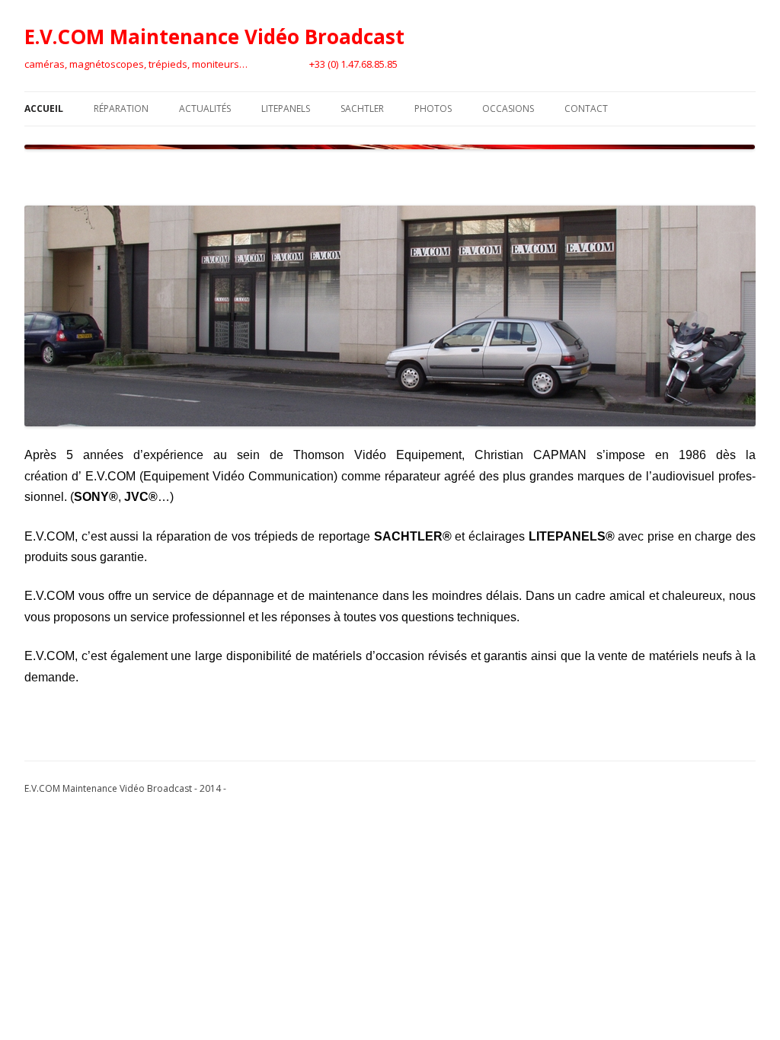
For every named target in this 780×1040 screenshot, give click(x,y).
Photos (433, 108)
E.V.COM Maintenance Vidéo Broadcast (214, 36)
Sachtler (362, 108)
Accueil (43, 108)
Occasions (508, 108)
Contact (586, 108)
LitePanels (285, 108)
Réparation (121, 108)
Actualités (205, 108)
